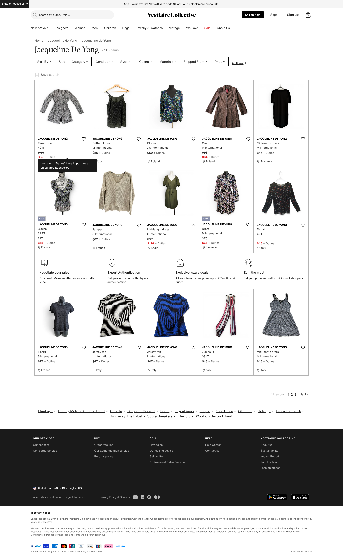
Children (110, 28)
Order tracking (103, 445)
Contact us (212, 451)
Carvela (116, 411)
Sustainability (269, 451)
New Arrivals (39, 28)
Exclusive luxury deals (191, 272)
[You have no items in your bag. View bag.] (308, 15)
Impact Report (270, 456)
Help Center (213, 445)
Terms (92, 497)
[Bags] (132, 28)
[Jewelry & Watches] (165, 28)
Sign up (293, 15)
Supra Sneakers (159, 416)
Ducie (164, 411)
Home (39, 40)
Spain (92, 551)
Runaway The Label (126, 416)
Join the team (269, 462)
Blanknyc (45, 411)
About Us (223, 28)
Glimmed (245, 411)
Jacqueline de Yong (62, 40)
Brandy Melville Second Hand (81, 411)
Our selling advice (161, 451)
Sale (207, 28)
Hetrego (264, 411)
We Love (192, 28)
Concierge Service (45, 451)
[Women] (88, 28)
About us (266, 445)
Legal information (75, 497)
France (34, 551)
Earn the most (254, 272)
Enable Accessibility (15, 4)
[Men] (101, 28)
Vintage (174, 28)
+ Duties (49, 157)
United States (67, 551)
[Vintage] (183, 28)
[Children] (119, 28)
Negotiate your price (54, 272)
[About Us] (233, 28)
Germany (81, 551)
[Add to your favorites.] (83, 139)
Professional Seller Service (167, 462)
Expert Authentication (123, 272)
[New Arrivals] (51, 28)
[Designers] (71, 28)
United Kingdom (48, 551)
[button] (308, 15)
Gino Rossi (224, 411)
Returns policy (103, 456)
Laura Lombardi (288, 411)
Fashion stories (270, 468)
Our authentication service (111, 451)
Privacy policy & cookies (115, 497)
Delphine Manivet (141, 411)
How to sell (157, 445)
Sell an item (252, 15)
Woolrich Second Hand (214, 416)
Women (80, 28)
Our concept (41, 445)
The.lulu (184, 416)
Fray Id (205, 411)
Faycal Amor (184, 411)
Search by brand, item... (54, 15)
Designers (61, 28)
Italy (100, 551)
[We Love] (201, 28)
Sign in (275, 15)
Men (95, 28)
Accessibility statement (47, 497)
